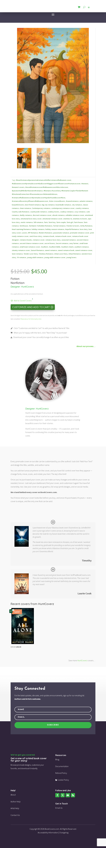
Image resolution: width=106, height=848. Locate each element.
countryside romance (38, 212)
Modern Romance (45, 233)
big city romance (48, 205)
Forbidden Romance (44, 226)
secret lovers (49, 243)
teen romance (17, 254)
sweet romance (51, 250)
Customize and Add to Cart (31, 307)
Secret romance (62, 243)
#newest (84, 183)
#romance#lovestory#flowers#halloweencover (30, 201)
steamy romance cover (21, 250)
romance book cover (63, 236)
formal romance (59, 226)
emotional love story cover (31, 219)
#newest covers (18, 187)
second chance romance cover (32, 243)
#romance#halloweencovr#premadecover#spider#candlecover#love (38, 197)
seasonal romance (69, 240)
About (13, 794)
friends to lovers (72, 226)
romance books (26, 240)
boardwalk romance (63, 205)
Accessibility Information (48, 832)
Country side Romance (20, 212)
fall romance (38, 222)
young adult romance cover (54, 257)
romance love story (53, 240)
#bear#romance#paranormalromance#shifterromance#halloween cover (43, 180)
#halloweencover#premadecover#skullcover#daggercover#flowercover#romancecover (46, 183)
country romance (82, 208)
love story (84, 229)
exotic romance (27, 222)
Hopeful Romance (72, 229)
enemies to (67, 219)
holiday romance (38, 229)
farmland (32, 226)
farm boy (52, 222)
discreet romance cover (42, 215)
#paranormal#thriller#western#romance (27, 191)
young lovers (71, 257)
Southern (44, 247)
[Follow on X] (62, 795)
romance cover (39, 240)
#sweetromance (72, 201)
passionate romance (61, 233)
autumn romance (86, 201)
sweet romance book (66, 250)
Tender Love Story (31, 254)
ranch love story (35, 236)
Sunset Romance (37, 250)
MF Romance (33, 233)
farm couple (61, 222)
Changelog (63, 832)
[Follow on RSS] (73, 795)
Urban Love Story (61, 254)
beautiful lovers (18, 205)
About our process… (86, 346)
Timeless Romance (46, 254)
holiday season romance (54, 229)
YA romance (21, 257)
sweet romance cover (83, 250)
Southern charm (67, 247)
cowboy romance (67, 212)
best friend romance (33, 205)
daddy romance (26, 215)
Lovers (24, 233)
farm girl (70, 222)
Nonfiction (17, 283)
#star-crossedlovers (57, 201)
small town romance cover (30, 247)
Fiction (15, 279)
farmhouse (24, 226)
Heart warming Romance (21, 229)
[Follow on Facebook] (57, 795)
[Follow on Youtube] (68, 795)
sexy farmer (74, 243)
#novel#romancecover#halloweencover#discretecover (46, 187)
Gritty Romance (86, 226)
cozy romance (79, 212)
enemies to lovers (80, 219)
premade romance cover (79, 233)
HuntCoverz (27, 286)
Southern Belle (54, 247)
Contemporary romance (41, 208)
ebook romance (58, 215)
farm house (78, 222)
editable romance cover (75, 215)
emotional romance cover (52, 219)
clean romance (25, 208)
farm (46, 222)
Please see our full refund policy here (30, 319)
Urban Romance (75, 254)
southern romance (81, 247)
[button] (21, 300)
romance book (48, 236)
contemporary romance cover (63, 208)
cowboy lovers (53, 212)
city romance (77, 205)
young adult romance (35, 257)
